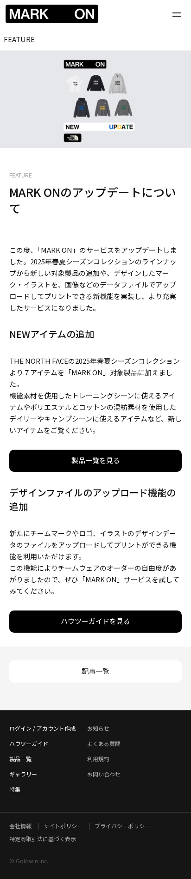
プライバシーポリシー (122, 826)
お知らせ (98, 728)
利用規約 (98, 759)
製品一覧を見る (95, 460)
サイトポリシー (64, 826)
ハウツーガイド (28, 743)
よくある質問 (104, 743)
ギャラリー (23, 774)
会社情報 (21, 826)
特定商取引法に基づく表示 (42, 838)
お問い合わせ (104, 774)
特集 (14, 789)
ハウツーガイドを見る (95, 621)
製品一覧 (20, 759)
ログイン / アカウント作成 (42, 728)
